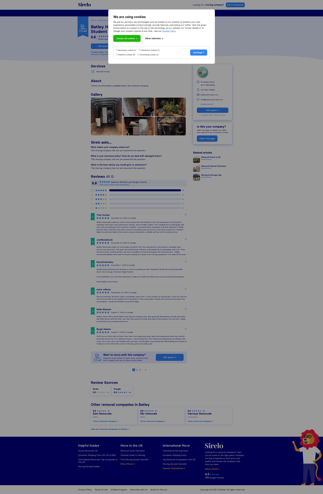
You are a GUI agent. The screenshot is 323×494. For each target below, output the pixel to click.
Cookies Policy (169, 31)
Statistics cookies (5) (126, 55)
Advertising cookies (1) (149, 55)
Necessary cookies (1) (127, 50)
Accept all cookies (125, 38)
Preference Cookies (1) (150, 50)
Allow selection (153, 38)
